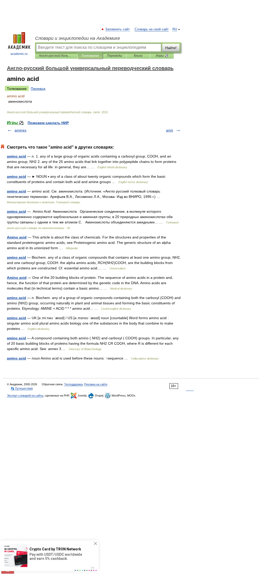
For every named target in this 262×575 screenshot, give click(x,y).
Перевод (38, 89)
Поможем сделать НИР (48, 123)
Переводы (114, 55)
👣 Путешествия (22, 388)
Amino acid (17, 237)
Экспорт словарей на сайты (25, 395)
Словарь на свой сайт (152, 29)
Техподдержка (73, 384)
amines (20, 130)
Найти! (171, 48)
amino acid (16, 156)
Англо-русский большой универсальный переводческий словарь (56, 55)
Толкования (90, 55)
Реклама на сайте (95, 384)
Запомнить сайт (118, 29)
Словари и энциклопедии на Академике (77, 38)
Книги (138, 55)
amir (169, 130)
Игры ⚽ (162, 55)
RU (174, 29)
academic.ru (19, 54)
